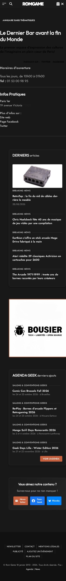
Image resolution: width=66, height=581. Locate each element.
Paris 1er (5, 101)
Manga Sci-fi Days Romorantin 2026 (34, 430)
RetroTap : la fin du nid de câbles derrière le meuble (35, 198)
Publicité (18, 551)
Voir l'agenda (51, 458)
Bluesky (56, 500)
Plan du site (33, 556)
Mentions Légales (49, 546)
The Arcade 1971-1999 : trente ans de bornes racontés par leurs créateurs (35, 276)
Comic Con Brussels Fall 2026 (30, 391)
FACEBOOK (58, 61)
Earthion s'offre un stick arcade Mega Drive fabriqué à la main (34, 240)
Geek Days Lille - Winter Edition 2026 (35, 448)
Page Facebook (9, 122)
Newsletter (23, 501)
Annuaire (8, 20)
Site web (5, 117)
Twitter (4, 126)
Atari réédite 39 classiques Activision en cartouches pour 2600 (36, 258)
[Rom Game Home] (33, 4)
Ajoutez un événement (40, 551)
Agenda (29, 569)
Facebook (39, 501)
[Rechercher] (11, 4)
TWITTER (46, 61)
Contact (30, 546)
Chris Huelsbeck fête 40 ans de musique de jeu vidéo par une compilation (36, 221)
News (37, 569)
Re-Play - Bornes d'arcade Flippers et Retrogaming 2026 (34, 410)
